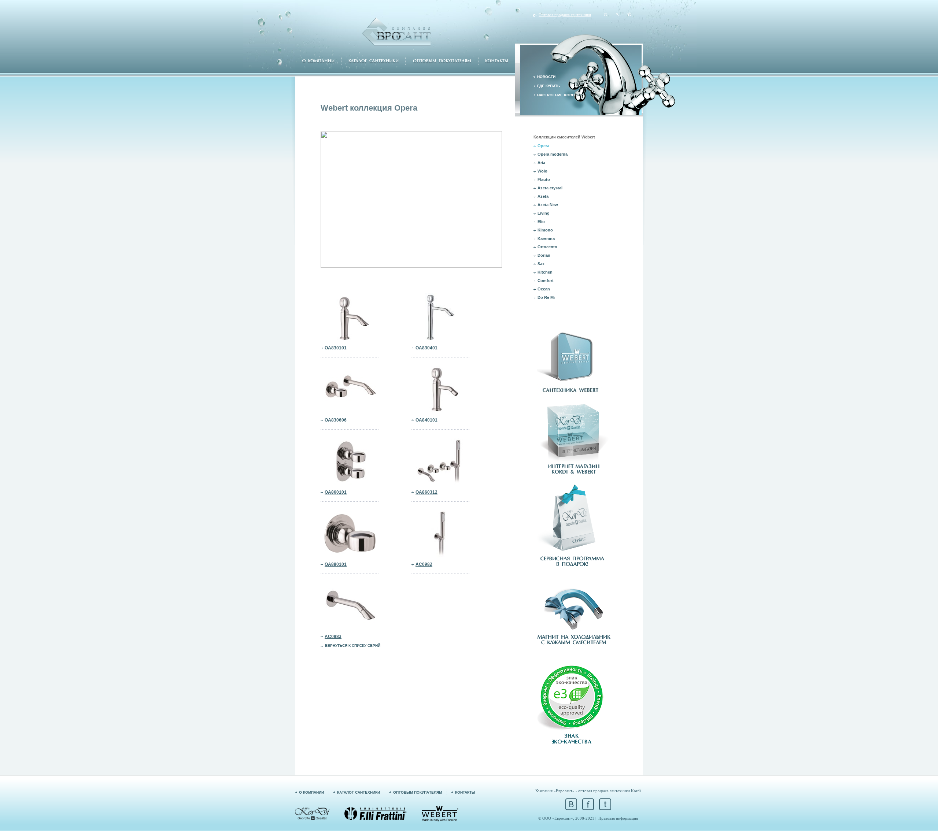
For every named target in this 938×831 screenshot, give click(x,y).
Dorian (544, 255)
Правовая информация (618, 818)
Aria (541, 162)
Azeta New (548, 205)
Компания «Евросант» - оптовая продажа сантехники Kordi (588, 791)
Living (544, 213)
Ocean (544, 289)
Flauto (544, 179)
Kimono (545, 230)
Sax (541, 263)
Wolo (542, 171)
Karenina (546, 238)
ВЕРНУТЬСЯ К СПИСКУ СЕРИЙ (352, 645)
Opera (543, 146)
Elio (541, 221)
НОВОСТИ (546, 77)
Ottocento (547, 247)
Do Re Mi (546, 297)
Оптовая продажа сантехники (565, 14)
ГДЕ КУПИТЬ (548, 86)
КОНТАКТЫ (465, 792)
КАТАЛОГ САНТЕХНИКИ (358, 792)
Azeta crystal (550, 188)
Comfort (546, 280)
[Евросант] (629, 14)
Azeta (543, 196)
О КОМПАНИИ (311, 792)
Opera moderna (553, 154)
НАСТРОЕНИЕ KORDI (556, 95)
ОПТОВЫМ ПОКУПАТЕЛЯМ (417, 792)
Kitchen (545, 272)
